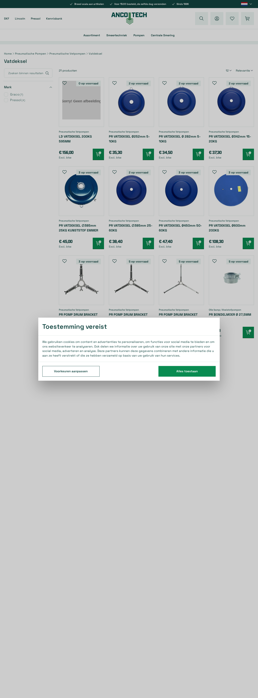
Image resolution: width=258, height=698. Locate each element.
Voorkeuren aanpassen (71, 371)
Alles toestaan (187, 371)
